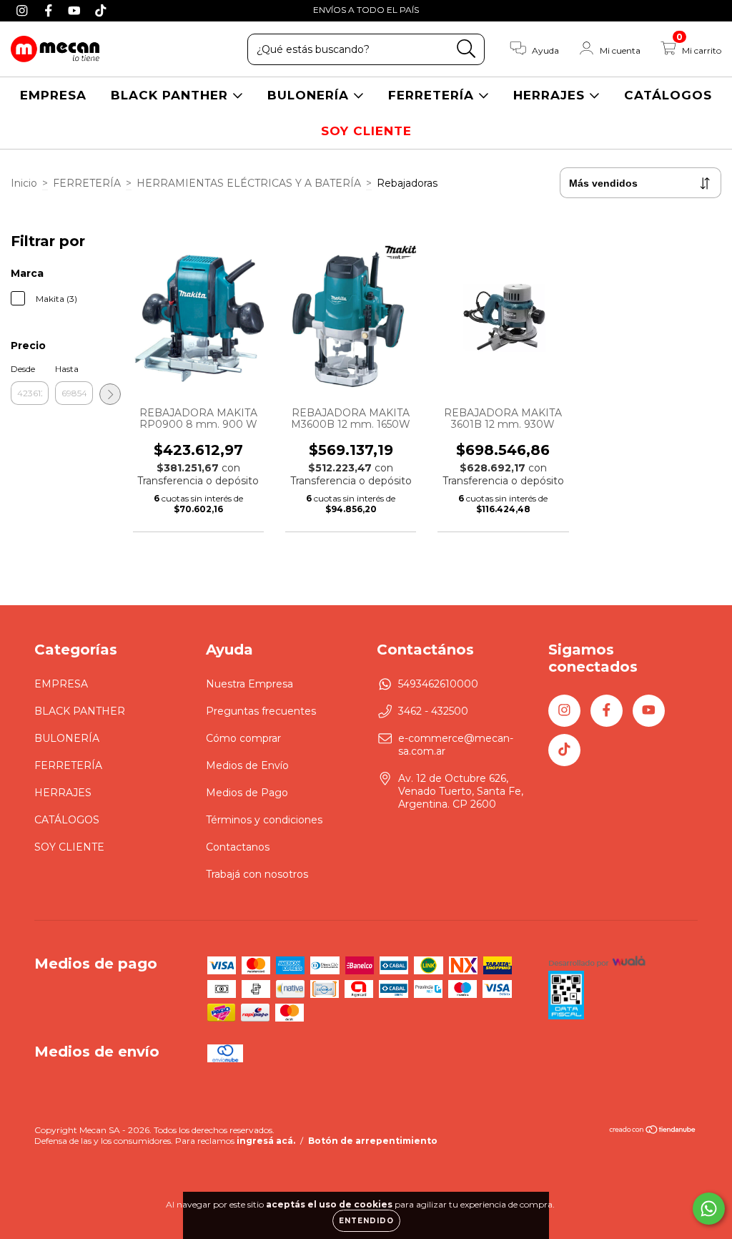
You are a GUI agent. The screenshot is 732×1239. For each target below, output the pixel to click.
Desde (23, 368)
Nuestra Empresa (249, 683)
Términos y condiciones (264, 819)
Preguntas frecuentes (261, 711)
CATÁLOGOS (668, 95)
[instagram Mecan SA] (24, 10)
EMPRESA (53, 95)
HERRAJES (551, 95)
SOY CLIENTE (366, 131)
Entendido (366, 1220)
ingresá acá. (266, 1140)
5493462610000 (438, 683)
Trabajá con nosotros (257, 874)
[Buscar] (466, 49)
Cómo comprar (243, 738)
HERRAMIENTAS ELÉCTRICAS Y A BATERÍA (249, 183)
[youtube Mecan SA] (76, 10)
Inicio (24, 183)
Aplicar (110, 394)
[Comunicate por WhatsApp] (709, 1209)
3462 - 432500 (433, 711)
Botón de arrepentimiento (372, 1140)
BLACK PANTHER (171, 95)
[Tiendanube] (653, 1131)
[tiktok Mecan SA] (100, 10)
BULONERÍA (310, 95)
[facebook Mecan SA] (50, 10)
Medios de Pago (247, 792)
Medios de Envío (247, 765)
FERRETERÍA (433, 95)
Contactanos (237, 847)
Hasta (67, 368)
